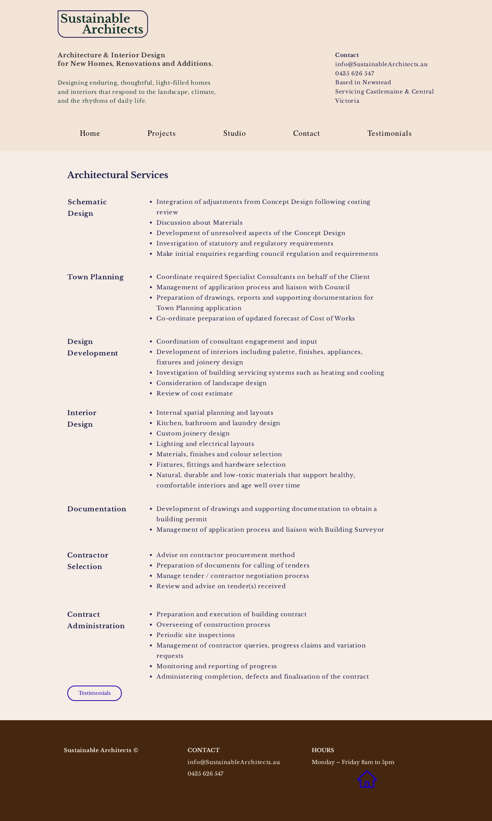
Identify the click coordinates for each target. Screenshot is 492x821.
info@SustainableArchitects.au (234, 762)
